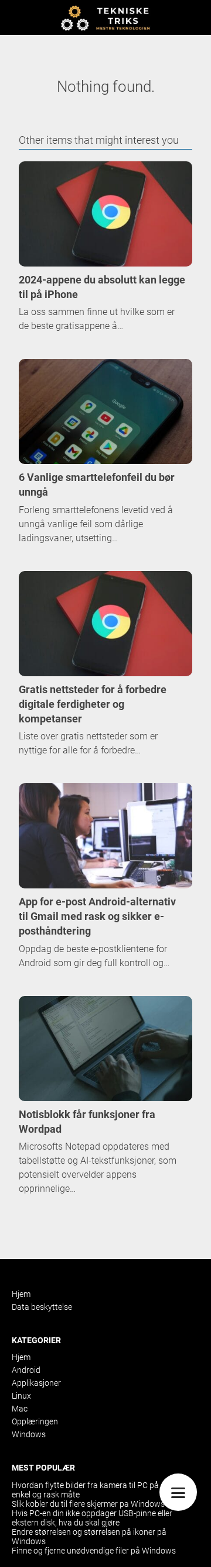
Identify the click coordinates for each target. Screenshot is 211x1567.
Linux (21, 1395)
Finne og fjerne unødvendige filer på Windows (94, 1550)
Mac (20, 1408)
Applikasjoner (36, 1383)
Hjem (21, 1294)
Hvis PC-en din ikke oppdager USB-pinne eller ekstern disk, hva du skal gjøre (92, 1518)
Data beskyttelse (42, 1307)
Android (26, 1370)
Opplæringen (35, 1421)
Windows (29, 1434)
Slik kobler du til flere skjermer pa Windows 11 (94, 1504)
